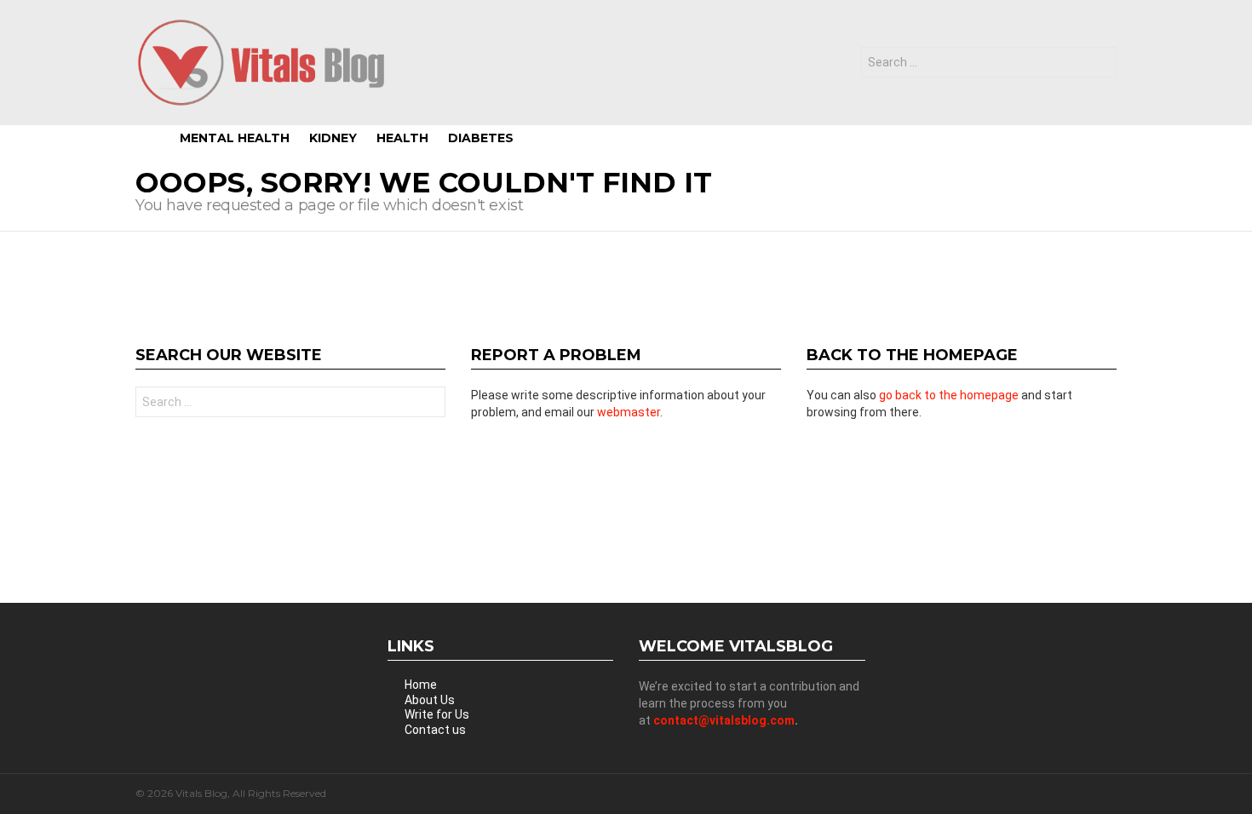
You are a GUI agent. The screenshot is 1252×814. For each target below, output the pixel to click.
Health (402, 138)
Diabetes (481, 138)
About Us (430, 700)
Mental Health (235, 138)
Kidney (333, 138)
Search (1100, 64)
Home (421, 684)
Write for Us (437, 714)
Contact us (435, 730)
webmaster (628, 412)
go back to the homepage (949, 395)
